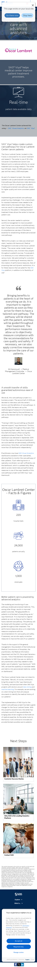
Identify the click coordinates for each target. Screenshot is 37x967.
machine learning (7, 689)
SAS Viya (30, 128)
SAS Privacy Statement (12, 959)
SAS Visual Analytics (16, 128)
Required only (18, 947)
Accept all (18, 941)
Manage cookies (18, 952)
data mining (27, 687)
